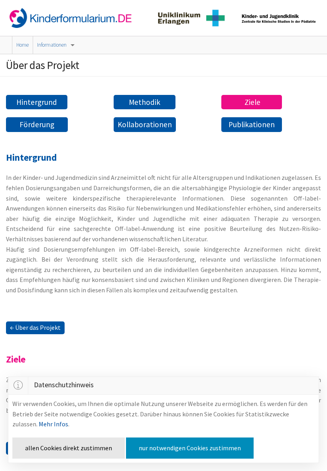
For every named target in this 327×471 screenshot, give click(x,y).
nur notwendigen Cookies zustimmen (190, 448)
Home (22, 44)
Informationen (52, 44)
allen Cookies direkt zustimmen (68, 448)
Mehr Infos (53, 424)
